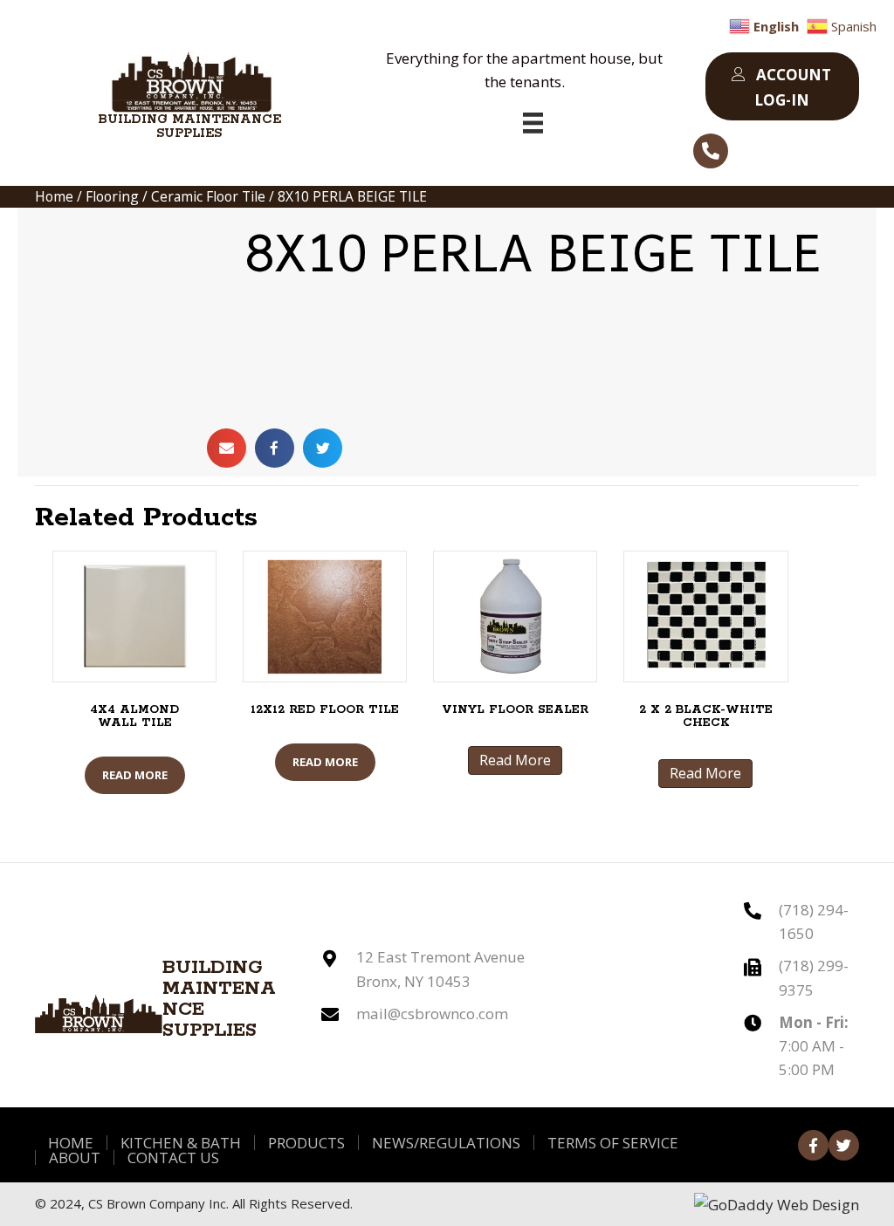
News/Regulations (446, 1142)
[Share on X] (322, 448)
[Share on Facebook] (274, 448)
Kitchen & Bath (180, 1142)
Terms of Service (612, 1142)
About (74, 1157)
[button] (782, 86)
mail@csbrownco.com (432, 1013)
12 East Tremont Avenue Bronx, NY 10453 (440, 968)
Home (54, 196)
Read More (135, 775)
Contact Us (173, 1157)
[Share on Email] (226, 448)
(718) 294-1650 (814, 921)
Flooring (112, 196)
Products (306, 1142)
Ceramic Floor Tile (208, 196)
